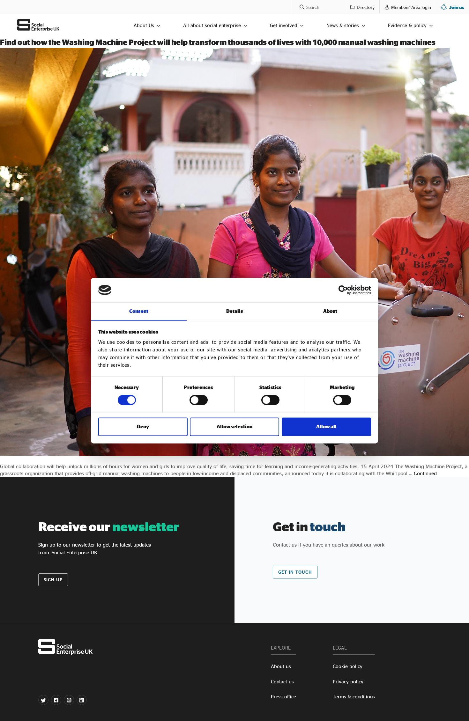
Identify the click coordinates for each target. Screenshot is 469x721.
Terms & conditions (354, 696)
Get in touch (295, 572)
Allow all (326, 426)
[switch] (199, 400)
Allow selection (234, 426)
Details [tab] (234, 311)
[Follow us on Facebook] (56, 700)
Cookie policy (347, 666)
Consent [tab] (138, 311)
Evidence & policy (407, 25)
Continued (425, 473)
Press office (283, 696)
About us (281, 666)
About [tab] (330, 311)
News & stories (342, 25)
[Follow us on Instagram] (69, 700)
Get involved (283, 25)
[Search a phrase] (298, 6)
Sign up (53, 579)
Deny (143, 426)
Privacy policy (348, 681)
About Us (144, 25)
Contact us (282, 681)
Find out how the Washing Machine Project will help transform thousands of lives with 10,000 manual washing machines (217, 42)
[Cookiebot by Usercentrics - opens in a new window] (343, 290)
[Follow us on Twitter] (43, 700)
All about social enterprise (212, 25)
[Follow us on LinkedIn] (82, 700)
